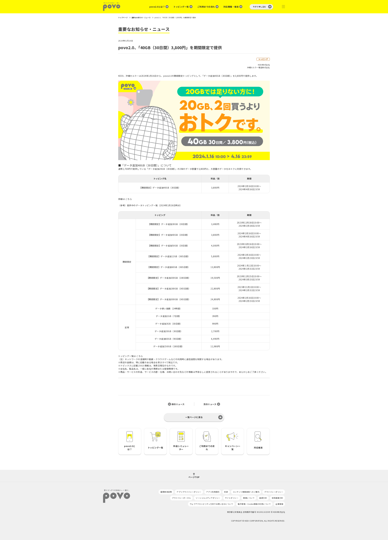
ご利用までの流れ (206, 6)
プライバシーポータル (181, 498)
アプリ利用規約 (212, 492)
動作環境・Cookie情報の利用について (254, 504)
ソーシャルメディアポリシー (208, 498)
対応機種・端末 (231, 6)
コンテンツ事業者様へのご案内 (246, 492)
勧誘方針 (263, 498)
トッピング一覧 (181, 6)
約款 (226, 492)
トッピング (263, 59)
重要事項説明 (166, 492)
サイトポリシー (231, 498)
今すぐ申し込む (259, 6)
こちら (128, 198)
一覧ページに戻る (194, 417)
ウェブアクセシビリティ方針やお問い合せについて (211, 504)
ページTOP (194, 477)
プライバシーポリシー (273, 492)
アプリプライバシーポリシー (189, 492)
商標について (248, 498)
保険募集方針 (277, 498)
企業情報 (279, 504)
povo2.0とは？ (157, 6)
